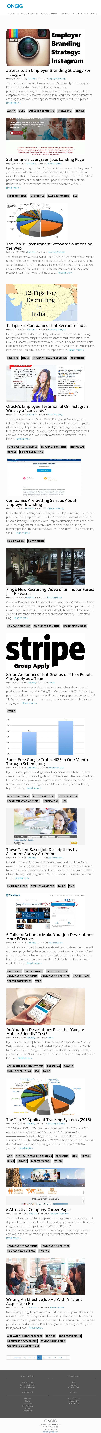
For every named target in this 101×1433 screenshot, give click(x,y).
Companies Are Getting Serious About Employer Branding (41, 502)
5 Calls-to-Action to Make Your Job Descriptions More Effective (49, 936)
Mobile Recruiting (19, 1071)
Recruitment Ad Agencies (23, 801)
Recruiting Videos (54, 597)
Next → (62, 1357)
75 (50, 1357)
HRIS (75, 1156)
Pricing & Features (27, 1387)
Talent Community (19, 981)
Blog (73, 1382)
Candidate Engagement (22, 976)
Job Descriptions (54, 163)
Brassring (53, 1066)
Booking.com (15, 540)
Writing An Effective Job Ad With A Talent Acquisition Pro (44, 1301)
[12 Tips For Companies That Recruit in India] (41, 302)
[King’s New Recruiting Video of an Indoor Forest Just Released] (45, 566)
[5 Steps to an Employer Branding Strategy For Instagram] (45, 47)
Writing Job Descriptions (23, 1345)
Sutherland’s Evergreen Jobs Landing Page (45, 159)
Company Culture (18, 626)
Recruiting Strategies (57, 329)
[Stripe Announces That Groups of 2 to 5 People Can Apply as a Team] (45, 651)
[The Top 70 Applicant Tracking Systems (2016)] (45, 1096)
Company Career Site (59, 1213)
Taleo (61, 886)
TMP (71, 886)
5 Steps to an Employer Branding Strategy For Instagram (48, 72)
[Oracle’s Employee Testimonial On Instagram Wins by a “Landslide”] (45, 383)
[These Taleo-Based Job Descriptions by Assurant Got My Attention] (45, 826)
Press (27, 1408)
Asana (11, 110)
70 (24, 1357)
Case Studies (73, 1387)
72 (34, 1357)
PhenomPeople (68, 796)
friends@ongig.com (50, 1432)
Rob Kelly (30, 163)
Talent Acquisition (53, 1341)
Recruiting (78, 357)
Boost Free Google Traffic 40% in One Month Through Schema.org (47, 761)
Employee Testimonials (22, 446)
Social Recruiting (55, 414)
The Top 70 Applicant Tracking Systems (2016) (48, 1119)
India (25, 357)
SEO (75, 195)
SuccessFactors (41, 1161)
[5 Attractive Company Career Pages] (45, 1186)
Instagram (65, 110)
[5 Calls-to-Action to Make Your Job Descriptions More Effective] (45, 911)
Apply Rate (14, 971)
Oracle (79, 110)
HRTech (86, 1156)
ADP (9, 1156)
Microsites (37, 195)
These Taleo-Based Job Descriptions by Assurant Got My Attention (41, 851)
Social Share (81, 976)
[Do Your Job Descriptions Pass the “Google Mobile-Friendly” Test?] (45, 1006)
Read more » (13, 103)
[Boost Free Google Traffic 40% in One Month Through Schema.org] (45, 736)
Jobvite (22, 1161)
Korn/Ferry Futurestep (22, 1341)
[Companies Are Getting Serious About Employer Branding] (45, 477)
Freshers (12, 357)
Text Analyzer (27, 1382)
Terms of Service (73, 1398)
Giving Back (27, 1411)
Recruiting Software (56, 252)
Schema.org (51, 801)
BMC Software (34, 971)
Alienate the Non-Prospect (24, 1336)
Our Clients (27, 1403)
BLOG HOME (13, 13)
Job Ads (50, 1336)
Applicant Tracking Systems (25, 1066)
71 (29, 1357)
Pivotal (44, 1250)
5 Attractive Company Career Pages (38, 1209)
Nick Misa (32, 78)
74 (45, 1357)
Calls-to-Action (57, 971)
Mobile (50, 1037)
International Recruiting (50, 357)
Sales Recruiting (58, 195)
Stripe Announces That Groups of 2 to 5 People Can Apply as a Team (49, 676)
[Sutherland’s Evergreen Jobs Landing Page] (45, 136)
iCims (10, 1161)
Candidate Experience (55, 976)
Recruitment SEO (56, 767)
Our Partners (27, 1406)
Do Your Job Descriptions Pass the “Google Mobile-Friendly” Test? (45, 1031)
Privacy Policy (73, 1401)
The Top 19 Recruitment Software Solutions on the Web (49, 246)
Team (27, 1401)
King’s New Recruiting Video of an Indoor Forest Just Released (50, 591)
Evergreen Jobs (17, 195)
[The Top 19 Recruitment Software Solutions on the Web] (37, 221)
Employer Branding (57, 78)
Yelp (38, 981)
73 (40, 1357)
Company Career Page (21, 1250)
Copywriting (36, 540)
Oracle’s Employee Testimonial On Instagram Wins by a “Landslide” (47, 408)
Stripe (11, 711)
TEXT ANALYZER (67, 13)
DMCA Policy (73, 1403)
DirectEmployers (18, 796)
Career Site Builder (27, 1385)
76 (55, 1357)
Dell (22, 110)
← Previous (16, 1357)
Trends (52, 682)
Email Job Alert (17, 886)
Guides (73, 1385)
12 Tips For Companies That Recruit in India (46, 325)
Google (68, 1066)
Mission (27, 1398)
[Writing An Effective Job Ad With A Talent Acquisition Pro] (45, 1276)
